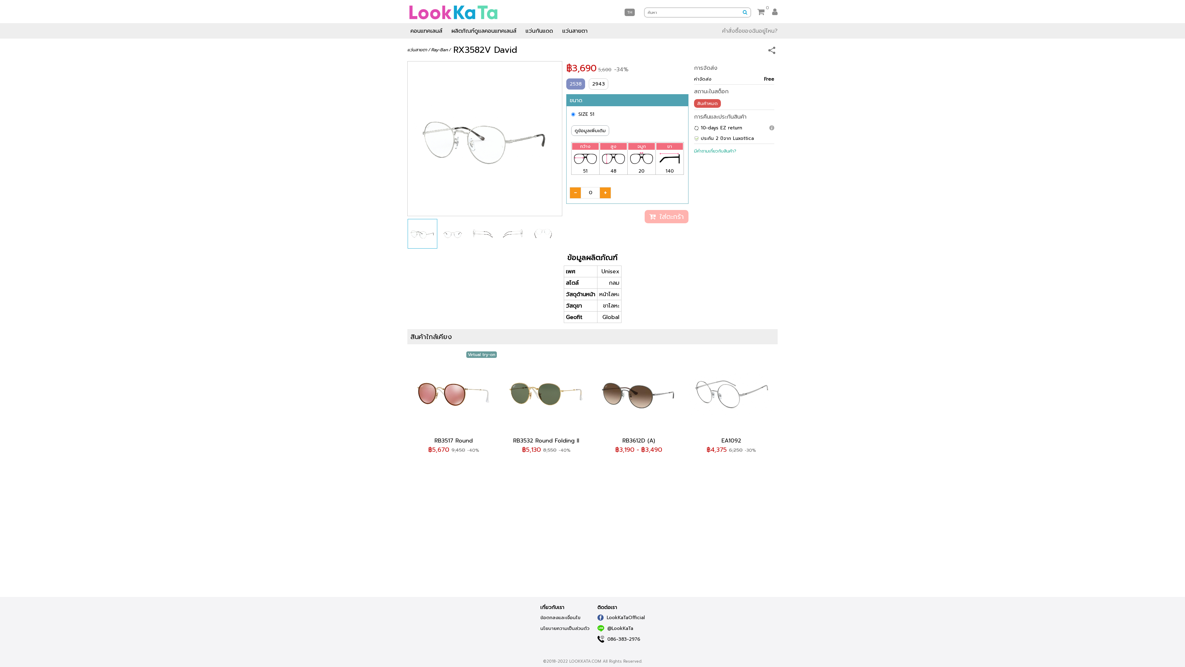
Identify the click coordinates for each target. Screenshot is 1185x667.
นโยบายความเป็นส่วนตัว (564, 628)
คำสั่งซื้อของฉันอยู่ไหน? (750, 31)
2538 (576, 84)
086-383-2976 (623, 639)
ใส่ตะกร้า (670, 217)
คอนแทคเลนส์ (426, 31)
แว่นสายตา (575, 31)
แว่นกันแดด (539, 31)
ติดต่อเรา (607, 607)
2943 (598, 84)
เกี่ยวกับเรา (552, 607)
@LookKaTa (620, 628)
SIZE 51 (586, 114)
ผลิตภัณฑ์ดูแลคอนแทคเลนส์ (483, 31)
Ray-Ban (439, 50)
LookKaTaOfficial (626, 617)
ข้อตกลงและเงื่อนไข (560, 617)
